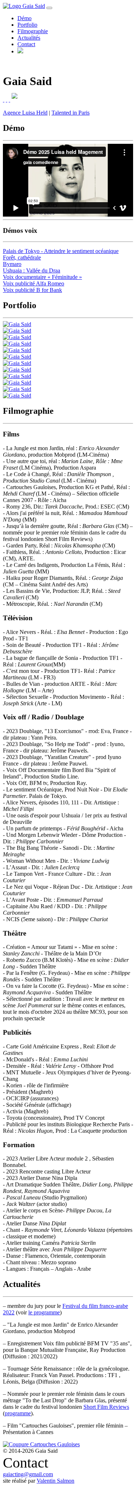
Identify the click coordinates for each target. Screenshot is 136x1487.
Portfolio (27, 25)
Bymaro (12, 264)
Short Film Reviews (106, 1407)
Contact (26, 44)
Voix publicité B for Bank (32, 290)
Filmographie (32, 31)
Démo (24, 18)
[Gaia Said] (17, 324)
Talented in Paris (70, 113)
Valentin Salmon (55, 1481)
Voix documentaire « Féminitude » (42, 277)
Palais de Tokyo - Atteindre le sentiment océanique (61, 251)
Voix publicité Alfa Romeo (33, 283)
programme (18, 1413)
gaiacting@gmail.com (28, 1474)
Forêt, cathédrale (22, 257)
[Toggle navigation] (49, 8)
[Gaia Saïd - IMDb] (3, 100)
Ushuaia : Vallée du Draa (31, 270)
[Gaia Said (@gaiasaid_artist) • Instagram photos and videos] (6, 100)
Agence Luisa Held (25, 113)
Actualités (28, 38)
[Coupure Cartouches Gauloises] (41, 1444)
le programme (44, 1312)
